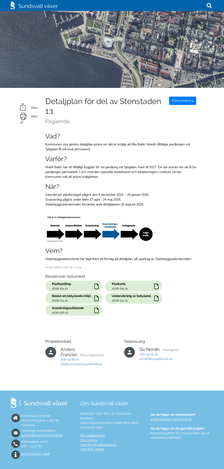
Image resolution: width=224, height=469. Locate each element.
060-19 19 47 (148, 354)
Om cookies (88, 440)
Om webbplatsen (92, 435)
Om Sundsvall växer (35, 453)
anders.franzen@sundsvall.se (81, 364)
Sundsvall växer (38, 6)
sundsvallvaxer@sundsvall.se (42, 435)
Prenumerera (182, 101)
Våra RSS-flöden (92, 449)
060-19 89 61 (70, 359)
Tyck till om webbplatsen (98, 444)
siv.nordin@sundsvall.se (156, 359)
